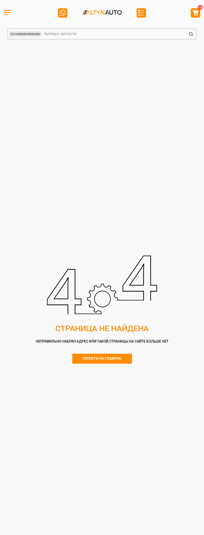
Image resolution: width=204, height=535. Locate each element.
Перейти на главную (102, 358)
